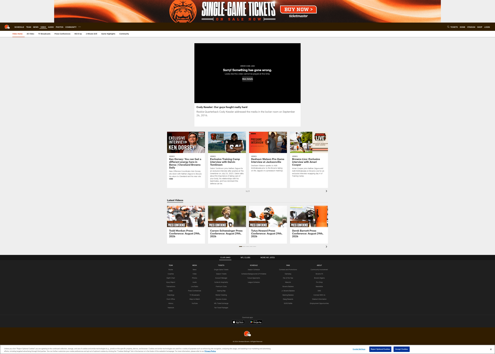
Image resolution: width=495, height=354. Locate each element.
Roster (170, 269)
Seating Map (221, 291)
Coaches (171, 274)
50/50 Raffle (288, 303)
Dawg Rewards (288, 299)
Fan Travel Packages (221, 307)
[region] (247, 349)
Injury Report (170, 282)
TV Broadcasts (195, 295)
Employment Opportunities (319, 303)
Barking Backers (288, 295)
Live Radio (194, 286)
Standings (170, 295)
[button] (247, 79)
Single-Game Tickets (221, 269)
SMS (319, 291)
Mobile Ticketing (221, 295)
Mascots (288, 282)
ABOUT (319, 265)
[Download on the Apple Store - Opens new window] (238, 322)
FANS (288, 265)
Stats (171, 291)
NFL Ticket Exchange (221, 303)
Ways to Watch (194, 299)
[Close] (491, 349)
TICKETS (221, 265)
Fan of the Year (288, 278)
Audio (195, 282)
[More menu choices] (80, 27)
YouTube (195, 303)
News (194, 269)
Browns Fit (319, 274)
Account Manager (221, 278)
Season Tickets (221, 274)
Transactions (170, 286)
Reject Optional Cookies (380, 349)
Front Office (171, 299)
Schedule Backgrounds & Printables (253, 274)
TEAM (171, 265)
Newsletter (319, 286)
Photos (194, 278)
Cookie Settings (359, 349)
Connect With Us (319, 295)
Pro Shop (319, 282)
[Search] (448, 27)
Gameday (288, 274)
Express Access (221, 299)
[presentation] (327, 191)
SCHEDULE (254, 265)
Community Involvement (319, 269)
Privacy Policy (210, 351)
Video (195, 274)
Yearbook (171, 307)
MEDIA (194, 265)
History (170, 303)
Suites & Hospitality (221, 282)
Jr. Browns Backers (288, 291)
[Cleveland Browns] (247, 333)
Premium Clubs (221, 286)
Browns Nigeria (319, 278)
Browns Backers (288, 286)
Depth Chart (171, 278)
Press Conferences (194, 291)
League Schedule (254, 282)
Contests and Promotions (288, 269)
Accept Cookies (401, 349)
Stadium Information (319, 299)
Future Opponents (254, 278)
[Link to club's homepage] (7, 27)
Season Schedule (254, 269)
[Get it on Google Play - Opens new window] (256, 323)
